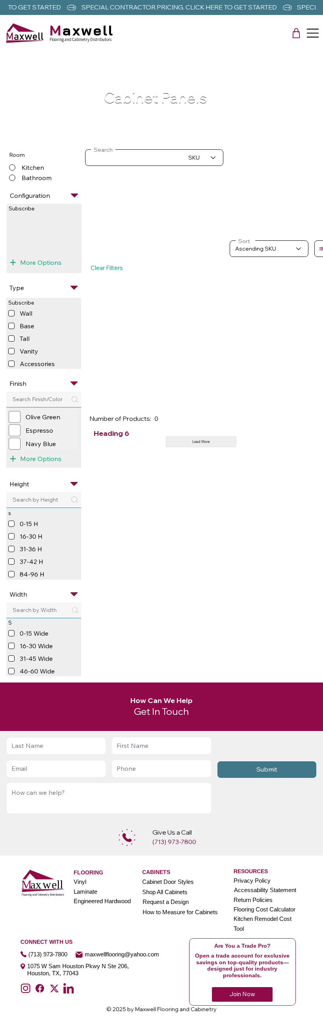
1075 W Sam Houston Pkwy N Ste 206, (78, 966)
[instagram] (25, 988)
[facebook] (40, 988)
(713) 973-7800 (47, 954)
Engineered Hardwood (102, 901)
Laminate (85, 891)
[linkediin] (68, 988)
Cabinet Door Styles (168, 881)
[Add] (127, 838)
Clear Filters (107, 268)
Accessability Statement (265, 890)
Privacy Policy (252, 880)
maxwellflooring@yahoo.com (122, 954)
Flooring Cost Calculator (264, 909)
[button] (296, 33)
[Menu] (313, 33)
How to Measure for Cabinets (180, 912)
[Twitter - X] (54, 988)
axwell (82, 30)
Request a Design (166, 901)
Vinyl (80, 881)
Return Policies (253, 899)
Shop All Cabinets (164, 892)
